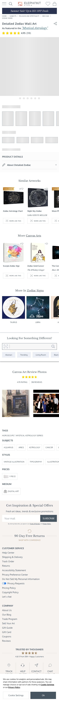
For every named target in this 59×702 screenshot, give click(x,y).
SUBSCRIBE (48, 518)
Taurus (13, 322)
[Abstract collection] (8, 355)
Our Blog (6, 614)
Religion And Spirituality (29, 16)
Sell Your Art (8, 623)
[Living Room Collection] (41, 355)
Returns (6, 565)
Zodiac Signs (7, 18)
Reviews (6, 640)
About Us (7, 610)
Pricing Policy (9, 588)
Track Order (8, 561)
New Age (45, 16)
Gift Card (6, 632)
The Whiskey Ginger (35, 270)
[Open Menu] (4, 4)
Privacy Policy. (47, 524)
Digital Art (13, 491)
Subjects (13, 16)
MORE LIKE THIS (15, 221)
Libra (38, 322)
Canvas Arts (33, 235)
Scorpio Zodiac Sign (11, 266)
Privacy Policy (14, 687)
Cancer (49, 447)
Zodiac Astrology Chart (13, 211)
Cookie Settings (47, 684)
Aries (21, 447)
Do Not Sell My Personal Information (21, 579)
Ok (43, 695)
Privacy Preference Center (15, 574)
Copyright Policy (10, 592)
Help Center (8, 552)
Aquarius (8, 447)
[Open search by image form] (6, 346)
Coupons (6, 636)
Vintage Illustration (14, 461)
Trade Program (9, 619)
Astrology (34, 447)
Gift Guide (7, 627)
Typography (36, 461)
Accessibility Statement (14, 570)
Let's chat (6, 596)
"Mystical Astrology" (35, 28)
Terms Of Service (35, 524)
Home (4, 16)
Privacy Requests (16, 583)
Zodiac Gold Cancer (35, 266)
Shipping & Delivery (12, 557)
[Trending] (24, 355)
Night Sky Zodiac (34, 211)
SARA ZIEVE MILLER (37, 215)
